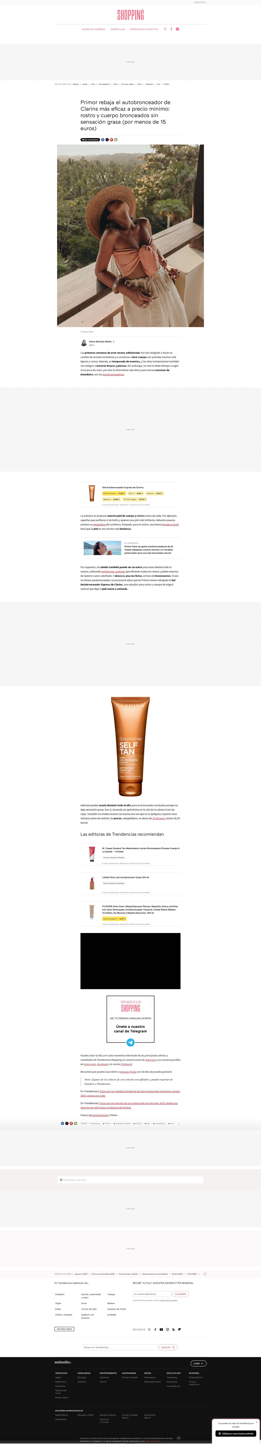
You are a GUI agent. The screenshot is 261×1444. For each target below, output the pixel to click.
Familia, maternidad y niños (91, 1296)
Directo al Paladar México (130, 1416)
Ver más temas (64, 1329)
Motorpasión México (150, 1416)
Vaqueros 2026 (81, 1274)
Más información (153, 1441)
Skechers (149, 84)
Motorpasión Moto (152, 1382)
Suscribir (180, 1294)
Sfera (139, 84)
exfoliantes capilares (113, 571)
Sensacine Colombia (104, 1420)
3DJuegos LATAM (85, 1415)
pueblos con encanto (87, 1316)
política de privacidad (168, 1300)
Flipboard (111, 139)
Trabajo (111, 1294)
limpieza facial (170, 524)
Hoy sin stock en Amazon (113, 857)
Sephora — (111, 499)
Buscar (166, 1347)
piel (148, 1123)
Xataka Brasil (60, 1419)
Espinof (103, 1382)
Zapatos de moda (116, 1309)
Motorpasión (150, 1377)
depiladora (99, 524)
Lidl (158, 84)
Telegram (177, 29)
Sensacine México (108, 1415)
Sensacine (104, 1377)
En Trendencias (131, 543)
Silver (84, 1303)
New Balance (104, 84)
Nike (115, 84)
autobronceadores (113, 374)
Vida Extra (81, 1382)
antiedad (111, 1314)
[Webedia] (200, 2)
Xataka (58, 1377)
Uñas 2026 (192, 1274)
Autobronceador (123, 1123)
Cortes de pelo (89, 1309)
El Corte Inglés (127, 84)
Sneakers (59, 1294)
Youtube (161, 1329)
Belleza (111, 1303)
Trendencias (172, 1377)
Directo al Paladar (130, 1377)
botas (58, 1309)
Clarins (138, 1123)
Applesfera (60, 1386)
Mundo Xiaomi (61, 1397)
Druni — (136, 493)
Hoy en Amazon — (114, 919)
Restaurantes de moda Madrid (155, 1274)
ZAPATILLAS (118, 29)
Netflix (166, 84)
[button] (101, 341)
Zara (93, 84)
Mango (76, 84)
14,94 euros (158, 818)
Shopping (131, 15)
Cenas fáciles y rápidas (128, 1274)
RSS (173, 1329)
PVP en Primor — (114, 493)
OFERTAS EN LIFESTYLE (144, 29)
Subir (197, 1363)
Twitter (165, 29)
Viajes (58, 1303)
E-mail (115, 139)
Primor (108, 1123)
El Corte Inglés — (135, 499)
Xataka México (61, 1415)
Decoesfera (172, 1382)
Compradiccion (173, 1386)
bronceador (160, 1123)
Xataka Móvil (61, 1382)
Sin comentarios (91, 140)
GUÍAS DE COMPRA (93, 29)
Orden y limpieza (63, 1314)
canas (85, 84)
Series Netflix (178, 1274)
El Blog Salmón (196, 1377)
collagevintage (99, 1115)
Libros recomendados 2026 (103, 1274)
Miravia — (155, 493)
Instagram (167, 1329)
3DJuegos (81, 1377)
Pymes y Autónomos (194, 1383)
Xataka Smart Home (61, 1391)
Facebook (171, 29)
